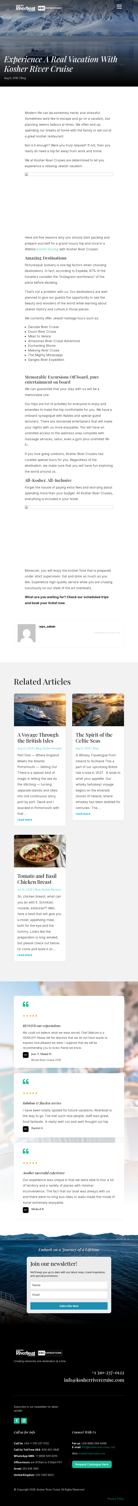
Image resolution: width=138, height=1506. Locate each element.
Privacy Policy (115, 1498)
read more (24, 819)
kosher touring (47, 249)
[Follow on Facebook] (17, 1421)
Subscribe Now (69, 1306)
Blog (23, 78)
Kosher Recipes (52, 748)
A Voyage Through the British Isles (38, 737)
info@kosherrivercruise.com (94, 1380)
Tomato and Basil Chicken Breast (37, 878)
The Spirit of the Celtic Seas (94, 737)
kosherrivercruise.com (107, 632)
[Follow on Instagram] (24, 1421)
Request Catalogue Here (92, 1464)
